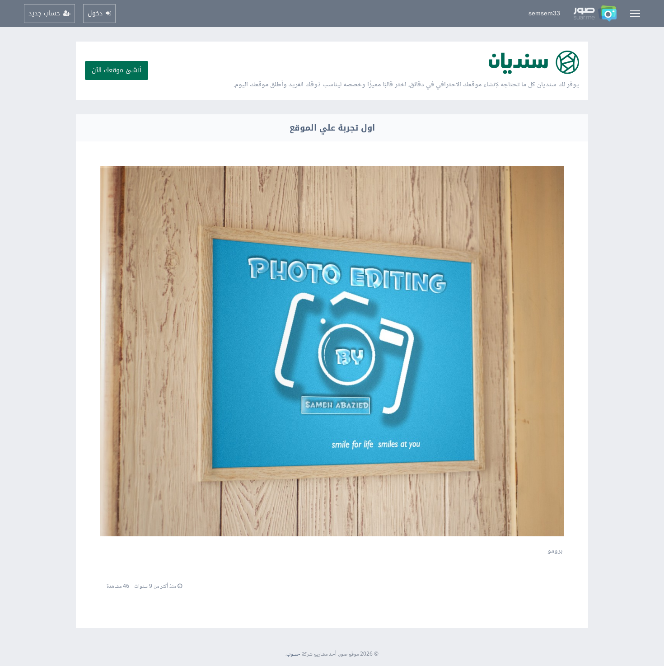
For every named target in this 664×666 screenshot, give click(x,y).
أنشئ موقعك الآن (116, 70)
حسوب (293, 654)
